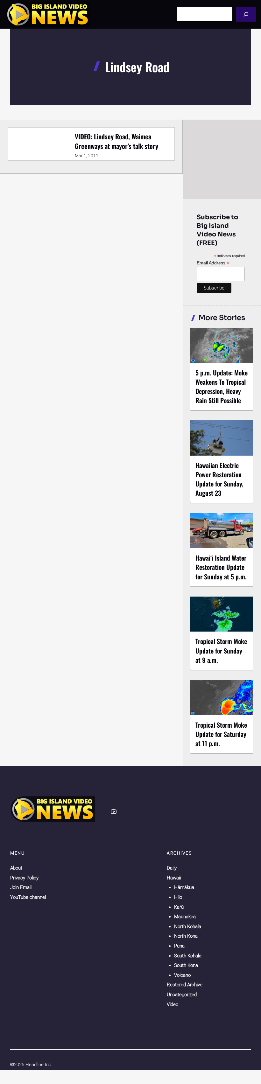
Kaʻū (179, 907)
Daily (172, 868)
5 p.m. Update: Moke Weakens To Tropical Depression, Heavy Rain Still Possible (221, 386)
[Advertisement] (222, 159)
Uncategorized (182, 994)
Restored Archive (184, 985)
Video (172, 1004)
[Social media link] (113, 811)
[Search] (246, 14)
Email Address (213, 263)
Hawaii (174, 878)
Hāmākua (184, 887)
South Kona (186, 965)
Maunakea (185, 917)
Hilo (178, 897)
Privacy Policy (24, 878)
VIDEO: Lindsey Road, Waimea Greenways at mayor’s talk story (116, 141)
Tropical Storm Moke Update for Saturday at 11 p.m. (221, 734)
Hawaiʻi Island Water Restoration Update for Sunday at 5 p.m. (221, 567)
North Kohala (187, 926)
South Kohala (187, 956)
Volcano (182, 975)
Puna (179, 946)
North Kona (186, 936)
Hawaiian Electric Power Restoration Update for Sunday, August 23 (219, 479)
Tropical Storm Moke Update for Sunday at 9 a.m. (221, 650)
